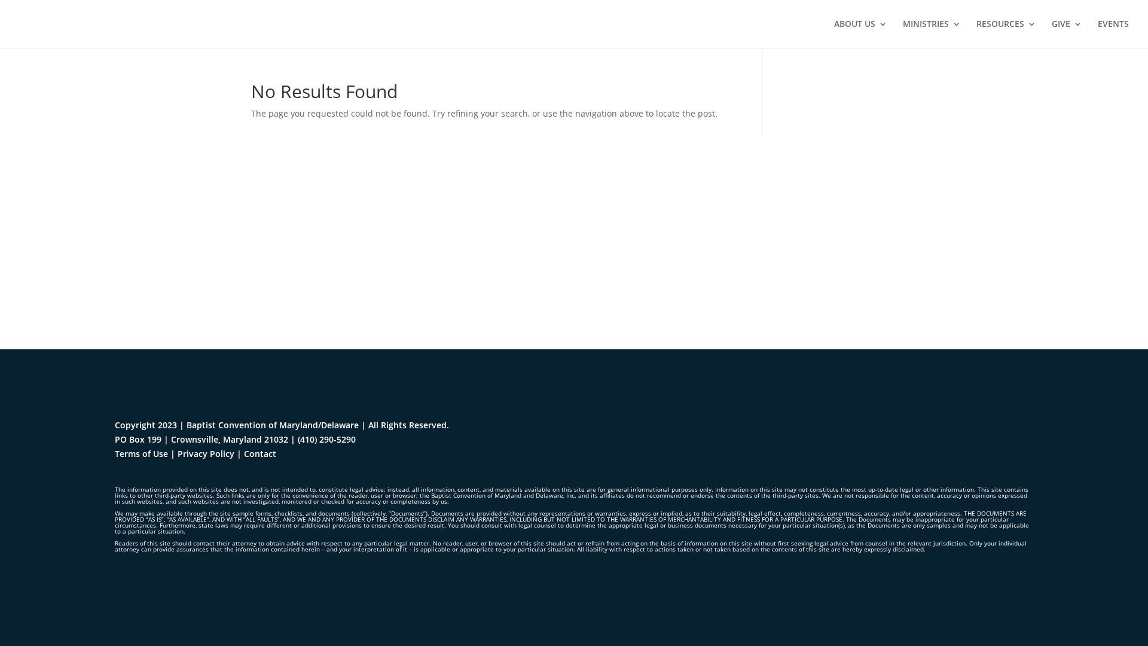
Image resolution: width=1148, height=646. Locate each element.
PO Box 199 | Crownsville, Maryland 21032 (201, 439)
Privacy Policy (206, 453)
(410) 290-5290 (327, 439)
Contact (260, 453)
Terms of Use (141, 453)
